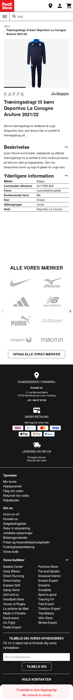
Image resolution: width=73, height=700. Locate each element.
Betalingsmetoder (15, 537)
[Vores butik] (50, 6)
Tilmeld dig (37, 666)
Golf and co (11, 594)
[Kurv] (69, 6)
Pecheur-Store (48, 566)
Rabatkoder (11, 500)
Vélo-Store (45, 618)
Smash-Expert (48, 580)
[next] (70, 311)
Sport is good (47, 594)
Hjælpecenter (12, 486)
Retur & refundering (16, 528)
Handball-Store (13, 599)
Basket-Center (13, 566)
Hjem (7, 26)
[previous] (2, 311)
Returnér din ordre (36, 460)
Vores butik (10, 551)
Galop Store (11, 590)
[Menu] (4, 16)
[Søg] (14, 16)
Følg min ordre (13, 491)
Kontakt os (37, 387)
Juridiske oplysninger (18, 533)
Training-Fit (46, 599)
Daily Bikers (11, 571)
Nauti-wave (11, 618)
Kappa (14, 94)
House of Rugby (14, 604)
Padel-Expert (12, 627)
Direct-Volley (12, 580)
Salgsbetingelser (14, 523)
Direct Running (13, 576)
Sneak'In (44, 585)
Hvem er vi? (11, 514)
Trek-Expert (46, 604)
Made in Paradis (14, 613)
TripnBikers (46, 613)
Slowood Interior (49, 576)
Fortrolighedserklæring (18, 547)
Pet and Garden (49, 571)
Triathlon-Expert (49, 608)
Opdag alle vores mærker (36, 354)
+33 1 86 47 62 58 (36, 400)
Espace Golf (11, 585)
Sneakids (44, 590)
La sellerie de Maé (16, 608)
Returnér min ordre (16, 495)
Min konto (10, 481)
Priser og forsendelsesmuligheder (26, 542)
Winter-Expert (47, 622)
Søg (20, 16)
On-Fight (9, 622)
